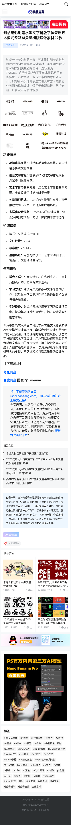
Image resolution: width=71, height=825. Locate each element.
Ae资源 (27, 743)
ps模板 (17, 775)
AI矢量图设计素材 (52, 743)
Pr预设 (26, 770)
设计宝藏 (44, 799)
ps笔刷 (27, 775)
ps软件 (36, 775)
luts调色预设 (25, 759)
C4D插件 (23, 754)
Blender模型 (10, 754)
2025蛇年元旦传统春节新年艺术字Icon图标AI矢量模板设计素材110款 (52, 586)
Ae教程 (59, 738)
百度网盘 (9, 380)
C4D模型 (48, 754)
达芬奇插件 (9, 786)
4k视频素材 (36, 738)
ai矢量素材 (9, 748)
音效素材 (36, 786)
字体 (21, 781)
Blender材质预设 (56, 748)
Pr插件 (57, 765)
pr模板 (7, 770)
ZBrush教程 (10, 781)
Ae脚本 (17, 743)
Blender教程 (39, 748)
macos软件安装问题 (45, 759)
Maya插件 (9, 765)
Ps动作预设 (38, 770)
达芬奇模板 (23, 786)
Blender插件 (24, 748)
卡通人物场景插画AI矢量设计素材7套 (27, 453)
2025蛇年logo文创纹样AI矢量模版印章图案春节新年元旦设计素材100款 (17, 623)
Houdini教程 (10, 759)
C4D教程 (36, 754)
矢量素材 (30, 781)
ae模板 (7, 743)
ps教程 (60, 770)
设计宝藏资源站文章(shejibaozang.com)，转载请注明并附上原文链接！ (35, 396)
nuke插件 (35, 765)
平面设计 (10, 45)
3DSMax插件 (10, 738)
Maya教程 (22, 765)
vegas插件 (48, 775)
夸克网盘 (9, 372)
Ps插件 (50, 770)
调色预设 (54, 781)
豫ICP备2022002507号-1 (35, 804)
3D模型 (24, 738)
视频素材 (42, 781)
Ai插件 (37, 743)
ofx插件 (47, 765)
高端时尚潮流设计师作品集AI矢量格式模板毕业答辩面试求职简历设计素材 (52, 623)
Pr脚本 (16, 770)
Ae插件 (49, 738)
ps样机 (7, 775)
